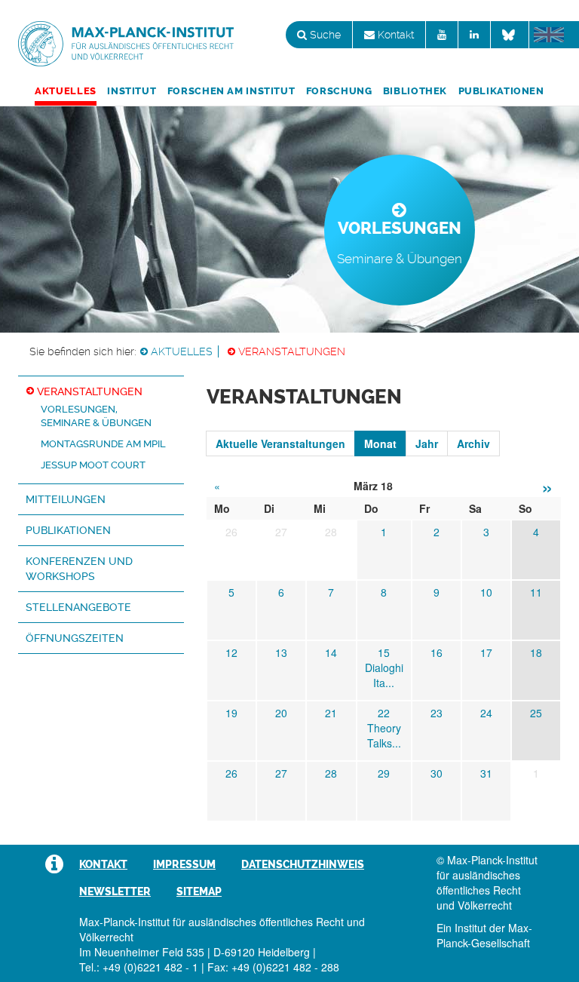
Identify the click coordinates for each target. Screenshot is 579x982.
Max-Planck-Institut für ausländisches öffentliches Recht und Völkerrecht (126, 43)
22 (384, 712)
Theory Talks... (384, 735)
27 (281, 773)
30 (436, 773)
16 (436, 652)
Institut (131, 91)
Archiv (473, 443)
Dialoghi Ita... (384, 675)
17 (486, 652)
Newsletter (115, 891)
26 (231, 773)
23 (436, 712)
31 (486, 773)
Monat (380, 443)
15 (384, 652)
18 (536, 652)
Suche (324, 35)
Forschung (339, 91)
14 (331, 652)
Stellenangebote (78, 607)
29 (384, 773)
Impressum (184, 864)
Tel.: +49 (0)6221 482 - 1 (138, 966)
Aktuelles (65, 91)
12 (231, 652)
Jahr (426, 443)
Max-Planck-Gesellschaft (484, 935)
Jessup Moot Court (93, 465)
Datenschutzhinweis (302, 864)
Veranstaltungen (291, 351)
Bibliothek (415, 91)
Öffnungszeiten (75, 638)
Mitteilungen (66, 499)
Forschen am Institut (231, 91)
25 (536, 712)
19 (231, 712)
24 (486, 712)
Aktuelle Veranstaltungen (280, 443)
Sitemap (199, 891)
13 (281, 652)
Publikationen (501, 91)
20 (281, 712)
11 (536, 592)
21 (331, 712)
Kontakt (394, 35)
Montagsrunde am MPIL (103, 444)
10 (486, 592)
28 (331, 773)
